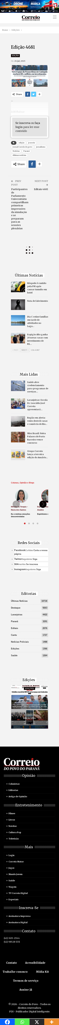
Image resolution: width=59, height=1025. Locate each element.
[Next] (43, 504)
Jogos (11, 868)
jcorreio (31, 143)
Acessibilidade (35, 962)
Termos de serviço (25, 980)
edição (21, 143)
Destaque (15, 608)
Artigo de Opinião (18, 796)
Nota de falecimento (37, 301)
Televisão (14, 838)
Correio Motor (16, 861)
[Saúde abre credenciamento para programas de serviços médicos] (18, 386)
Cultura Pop (15, 832)
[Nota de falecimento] (18, 304)
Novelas (13, 826)
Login (11, 855)
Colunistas (14, 784)
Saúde (14, 655)
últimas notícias (19, 155)
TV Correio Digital (18, 893)
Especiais (14, 899)
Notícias (16, 151)
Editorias (13, 790)
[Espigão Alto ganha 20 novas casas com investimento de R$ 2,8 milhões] (18, 338)
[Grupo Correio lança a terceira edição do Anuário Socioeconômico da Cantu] (18, 455)
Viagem (12, 887)
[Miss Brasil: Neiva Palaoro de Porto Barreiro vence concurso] (18, 437)
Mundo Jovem (15, 874)
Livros (12, 820)
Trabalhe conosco (15, 971)
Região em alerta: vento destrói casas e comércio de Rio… (37, 420)
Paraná (26, 151)
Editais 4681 (41, 189)
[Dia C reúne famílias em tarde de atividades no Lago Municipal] (18, 320)
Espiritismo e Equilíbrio (47, 514)
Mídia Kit (42, 971)
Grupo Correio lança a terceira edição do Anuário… (37, 454)
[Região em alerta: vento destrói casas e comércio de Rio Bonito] (18, 421)
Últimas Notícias (19, 601)
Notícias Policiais (20, 642)
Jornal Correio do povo (22, 147)
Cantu (14, 635)
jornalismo (40, 147)
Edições (15, 55)
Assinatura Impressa (19, 916)
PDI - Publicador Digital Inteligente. (29, 1011)
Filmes (12, 813)
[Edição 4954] (30, 707)
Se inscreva (22, 123)
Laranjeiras (16, 614)
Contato (11, 962)
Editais (14, 628)
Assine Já (25, 989)
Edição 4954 (29, 718)
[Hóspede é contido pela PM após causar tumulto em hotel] (18, 287)
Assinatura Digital (18, 922)
